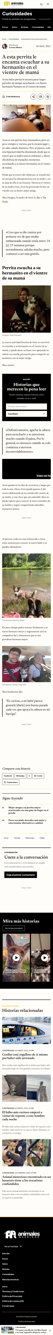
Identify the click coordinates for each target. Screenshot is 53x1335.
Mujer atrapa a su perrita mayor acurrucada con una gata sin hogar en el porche (28, 810)
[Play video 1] (16, 958)
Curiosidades (17, 13)
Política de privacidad (26, 1321)
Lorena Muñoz (15, 48)
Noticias (24, 27)
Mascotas (30, 838)
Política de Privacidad (12, 1296)
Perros (5, 27)
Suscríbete (26, 414)
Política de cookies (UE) (13, 1301)
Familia (17, 838)
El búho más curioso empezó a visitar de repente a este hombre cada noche (23, 1116)
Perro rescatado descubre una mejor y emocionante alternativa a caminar (27, 821)
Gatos (14, 27)
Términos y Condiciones (13, 1291)
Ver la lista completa (14, 928)
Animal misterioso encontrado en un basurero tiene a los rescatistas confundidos (26, 1181)
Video (42, 838)
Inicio (4, 39)
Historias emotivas (10, 1279)
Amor (6, 838)
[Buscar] (41, 4)
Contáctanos (8, 1306)
